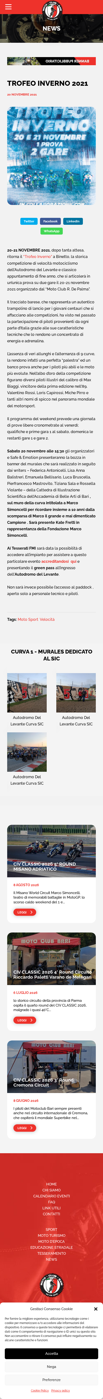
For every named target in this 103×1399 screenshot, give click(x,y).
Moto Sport (28, 619)
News (51, 1259)
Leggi (22, 912)
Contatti (51, 1214)
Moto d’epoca (51, 1241)
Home (51, 1184)
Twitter (29, 221)
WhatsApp (51, 231)
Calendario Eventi (51, 1196)
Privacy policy (60, 1390)
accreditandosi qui (58, 561)
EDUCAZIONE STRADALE (51, 1247)
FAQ (51, 1202)
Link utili (51, 1208)
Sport (51, 1229)
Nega (51, 1367)
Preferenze (51, 1380)
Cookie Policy (40, 1390)
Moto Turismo (51, 1235)
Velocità (47, 619)
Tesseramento (51, 1253)
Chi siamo (51, 1190)
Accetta (51, 1353)
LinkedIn (73, 221)
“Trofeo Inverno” (37, 256)
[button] (95, 1309)
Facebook (50, 221)
